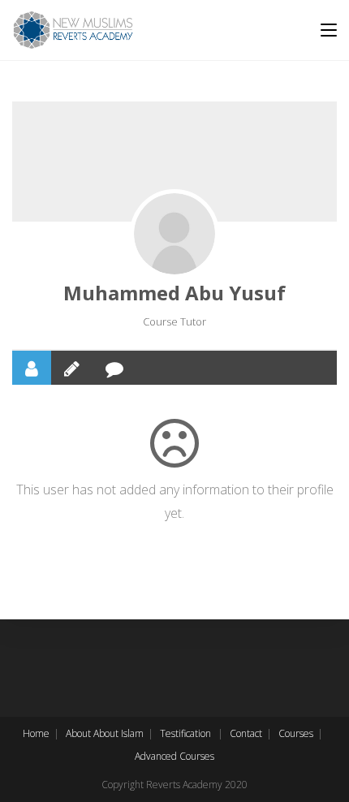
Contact (246, 733)
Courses (295, 733)
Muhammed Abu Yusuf (174, 292)
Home (36, 733)
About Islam (118, 733)
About (78, 733)
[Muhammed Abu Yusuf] (174, 233)
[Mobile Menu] (329, 30)
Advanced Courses (174, 756)
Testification (185, 733)
